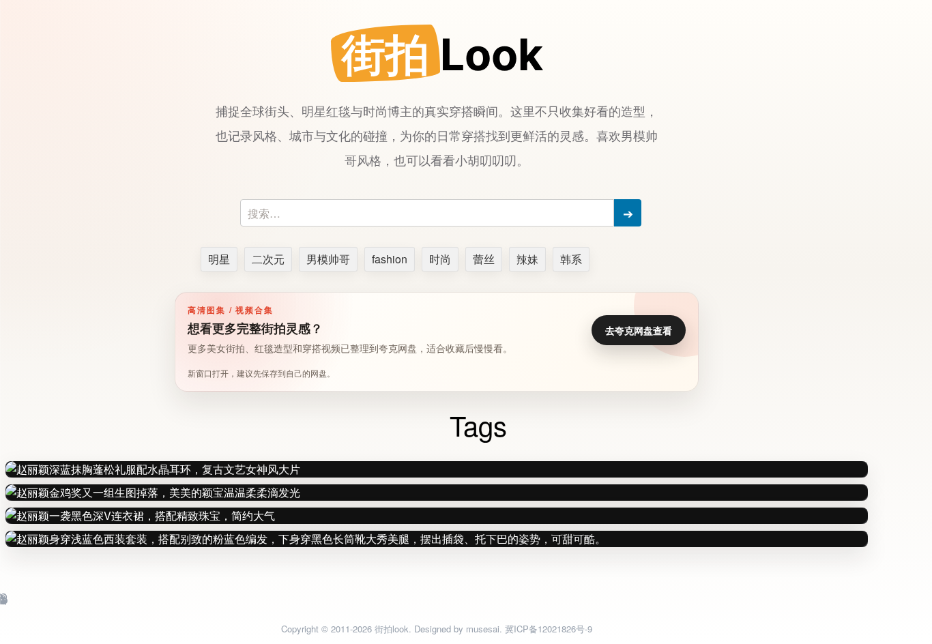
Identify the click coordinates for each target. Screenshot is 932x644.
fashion (389, 259)
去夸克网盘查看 (638, 330)
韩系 (571, 259)
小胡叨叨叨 (485, 160)
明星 (219, 259)
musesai (482, 628)
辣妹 (527, 259)
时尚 (440, 259)
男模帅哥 (328, 259)
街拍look (392, 628)
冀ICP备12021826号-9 (548, 628)
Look (442, 54)
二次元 (268, 259)
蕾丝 (484, 259)
